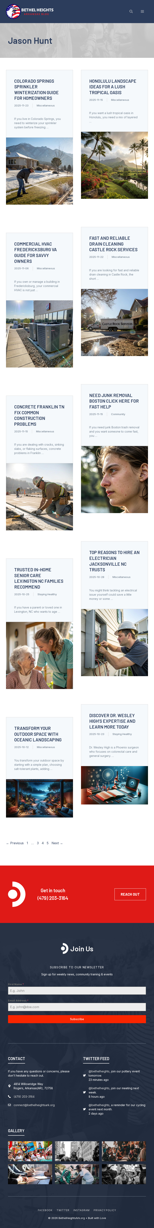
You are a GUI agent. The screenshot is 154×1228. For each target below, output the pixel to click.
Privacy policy (105, 1210)
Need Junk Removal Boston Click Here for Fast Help (114, 401)
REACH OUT (130, 894)
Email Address (18, 1000)
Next (57, 843)
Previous (15, 843)
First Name (16, 984)
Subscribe (77, 1019)
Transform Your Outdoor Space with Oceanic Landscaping (38, 734)
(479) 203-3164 (52, 898)
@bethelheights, (99, 1071)
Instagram (81, 1210)
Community (118, 414)
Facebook (45, 1210)
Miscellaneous (46, 105)
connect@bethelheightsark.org (34, 1105)
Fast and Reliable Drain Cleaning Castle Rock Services (113, 243)
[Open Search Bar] (131, 11)
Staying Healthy (47, 594)
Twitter (63, 1210)
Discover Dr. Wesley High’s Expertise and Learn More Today (112, 721)
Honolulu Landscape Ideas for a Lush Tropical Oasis (112, 86)
